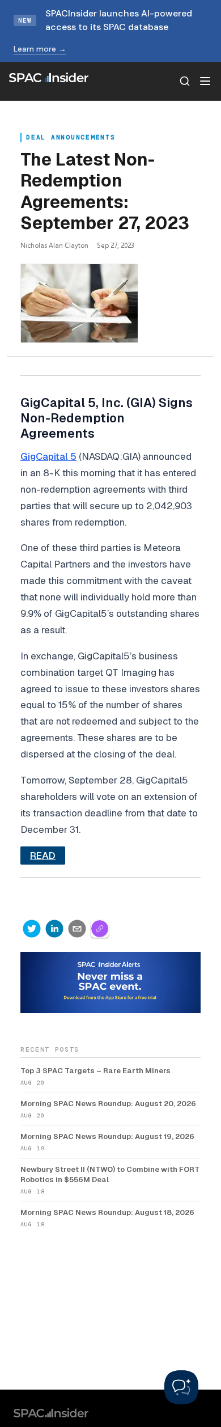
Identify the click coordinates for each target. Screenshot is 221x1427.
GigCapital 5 (48, 456)
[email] (77, 929)
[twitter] (32, 929)
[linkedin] (54, 929)
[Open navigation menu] (205, 81)
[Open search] (185, 81)
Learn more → (40, 49)
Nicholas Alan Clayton (54, 245)
